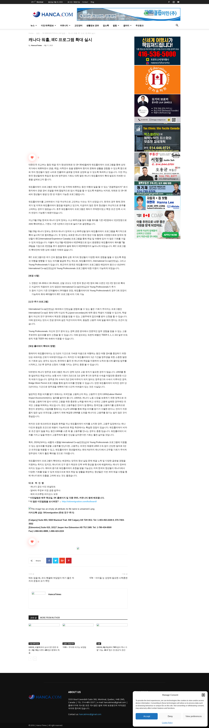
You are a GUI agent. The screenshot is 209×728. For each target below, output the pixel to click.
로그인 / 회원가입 (74, 2)
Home (31, 33)
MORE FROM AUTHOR (50, 618)
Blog (92, 2)
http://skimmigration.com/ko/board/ (79, 501)
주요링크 (140, 25)
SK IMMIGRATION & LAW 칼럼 (53, 33)
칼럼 (115, 25)
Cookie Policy (167, 723)
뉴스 (33, 25)
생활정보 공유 (92, 25)
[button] (203, 695)
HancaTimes (36, 45)
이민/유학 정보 (34, 644)
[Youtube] (178, 2)
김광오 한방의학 (68, 644)
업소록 (106, 25)
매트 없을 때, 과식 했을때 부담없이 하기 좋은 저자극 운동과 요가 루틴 (51, 579)
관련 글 (33, 618)
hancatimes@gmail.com (90, 714)
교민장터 (78, 25)
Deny (170, 716)
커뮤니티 (64, 25)
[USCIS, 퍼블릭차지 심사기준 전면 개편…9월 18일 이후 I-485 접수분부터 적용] (44, 634)
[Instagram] (173, 2)
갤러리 (126, 25)
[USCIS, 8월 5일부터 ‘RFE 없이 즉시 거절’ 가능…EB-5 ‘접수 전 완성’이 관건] (112, 634)
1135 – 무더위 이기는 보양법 (74, 647)
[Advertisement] (157, 264)
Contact (85, 2)
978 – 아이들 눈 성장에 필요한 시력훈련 (109, 578)
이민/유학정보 (47, 25)
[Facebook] (169, 2)
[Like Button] (32, 157)
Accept (146, 716)
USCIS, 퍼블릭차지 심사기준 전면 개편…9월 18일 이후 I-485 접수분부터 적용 (44, 650)
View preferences (194, 716)
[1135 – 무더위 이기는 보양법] (78, 634)
